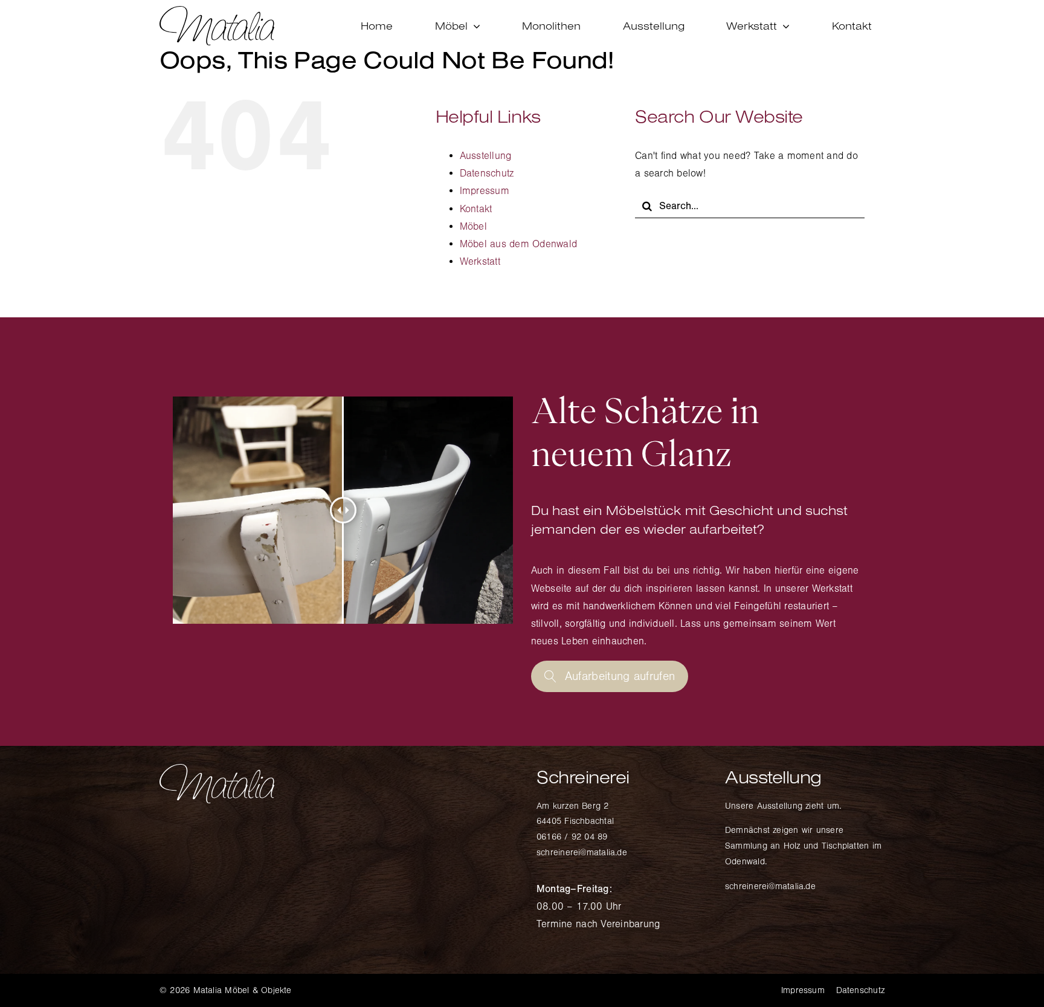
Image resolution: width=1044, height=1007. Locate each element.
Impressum (484, 190)
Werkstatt (480, 261)
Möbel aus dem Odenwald (519, 244)
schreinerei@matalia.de (581, 852)
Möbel (473, 226)
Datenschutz (487, 173)
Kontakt (476, 209)
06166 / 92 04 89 (572, 837)
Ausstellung (486, 155)
